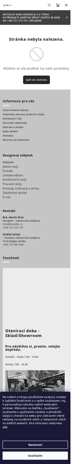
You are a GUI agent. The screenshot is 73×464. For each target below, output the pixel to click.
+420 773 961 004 (13, 244)
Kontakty (8, 135)
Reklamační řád (12, 118)
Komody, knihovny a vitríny (21, 188)
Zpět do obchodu (36, 79)
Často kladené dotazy (15, 110)
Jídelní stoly (10, 167)
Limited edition (13, 175)
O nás (7, 197)
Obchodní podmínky (15, 122)
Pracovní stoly (12, 184)
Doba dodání (10, 131)
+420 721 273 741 (13, 227)
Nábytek (8, 162)
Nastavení (35, 445)
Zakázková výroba (15, 193)
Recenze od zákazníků (16, 139)
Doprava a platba (13, 127)
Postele (8, 171)
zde (5, 427)
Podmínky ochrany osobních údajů (23, 114)
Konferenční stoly (14, 179)
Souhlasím (35, 456)
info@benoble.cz (13, 224)
